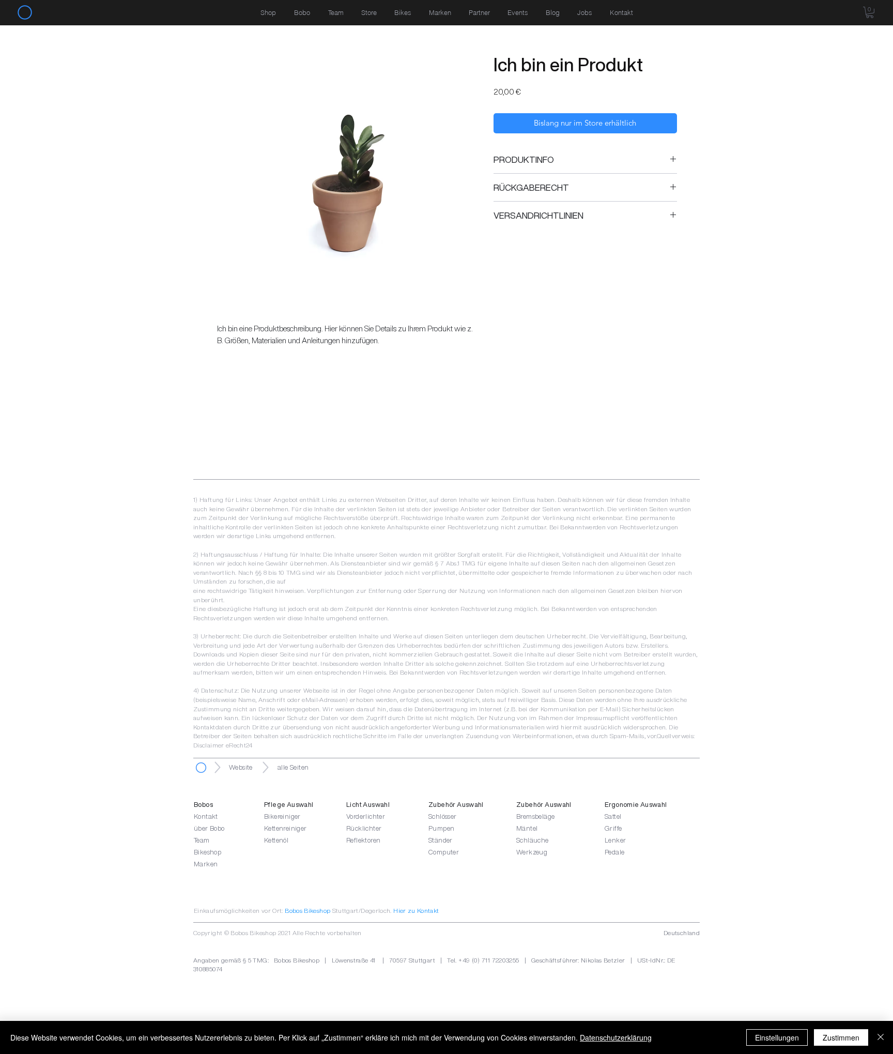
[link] (869, 12)
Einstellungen (777, 1037)
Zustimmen (841, 1037)
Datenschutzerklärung (616, 1037)
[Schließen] (880, 1037)
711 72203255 (500, 960)
